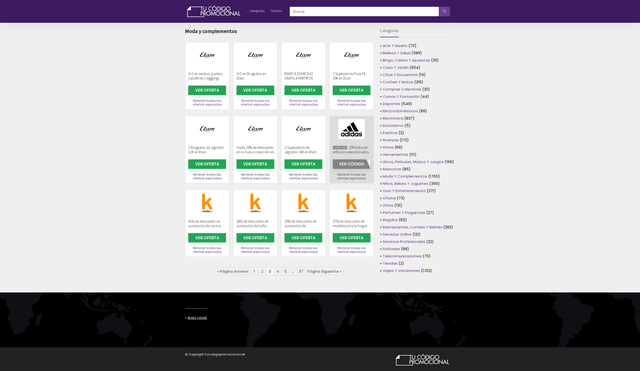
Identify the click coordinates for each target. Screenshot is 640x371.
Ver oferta (207, 90)
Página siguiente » (325, 271)
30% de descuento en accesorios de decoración (300, 226)
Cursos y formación (401, 96)
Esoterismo (393, 125)
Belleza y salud (396, 53)
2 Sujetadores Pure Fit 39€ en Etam (349, 76)
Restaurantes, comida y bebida (412, 227)
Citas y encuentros (400, 74)
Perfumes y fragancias (404, 212)
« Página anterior (232, 271)
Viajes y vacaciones (401, 270)
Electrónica (393, 118)
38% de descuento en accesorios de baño (252, 223)
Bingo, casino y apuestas (406, 60)
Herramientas (395, 154)
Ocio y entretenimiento (404, 190)
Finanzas (391, 140)
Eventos (390, 132)
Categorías (256, 11)
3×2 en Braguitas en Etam (251, 76)
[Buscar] (444, 11)
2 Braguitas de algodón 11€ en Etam (206, 149)
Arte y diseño (395, 45)
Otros (388, 205)
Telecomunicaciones (402, 256)
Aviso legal (197, 317)
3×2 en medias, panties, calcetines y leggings (205, 76)
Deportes (391, 103)
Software (391, 248)
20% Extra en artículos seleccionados (351, 149)
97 (301, 271)
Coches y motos (398, 82)
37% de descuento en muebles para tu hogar (350, 223)
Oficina (389, 198)
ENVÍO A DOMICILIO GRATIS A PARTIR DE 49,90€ (298, 78)
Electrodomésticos (400, 111)
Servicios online (397, 234)
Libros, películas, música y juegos (413, 161)
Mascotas (392, 169)
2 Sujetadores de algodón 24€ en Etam (300, 149)
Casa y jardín (395, 67)
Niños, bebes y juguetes (405, 183)
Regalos (390, 219)
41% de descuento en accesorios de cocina (204, 223)
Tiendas (276, 11)
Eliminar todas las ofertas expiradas (207, 103)
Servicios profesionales (404, 241)
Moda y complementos (405, 176)
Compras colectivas (402, 89)
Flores (388, 147)
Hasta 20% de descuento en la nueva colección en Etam (255, 152)
